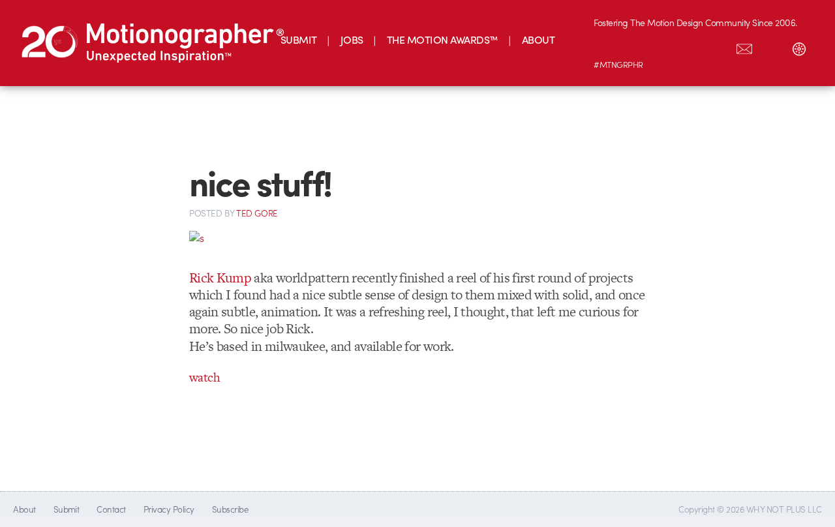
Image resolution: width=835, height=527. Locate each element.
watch (204, 377)
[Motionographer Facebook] (689, 46)
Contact (111, 509)
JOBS (352, 39)
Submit (66, 509)
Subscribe (230, 509)
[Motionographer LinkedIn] (634, 46)
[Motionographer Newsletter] (744, 46)
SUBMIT (299, 39)
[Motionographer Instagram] (607, 46)
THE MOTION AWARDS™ (442, 39)
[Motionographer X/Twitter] (717, 46)
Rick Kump (220, 277)
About (24, 509)
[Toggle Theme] (799, 46)
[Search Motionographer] (771, 46)
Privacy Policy (169, 509)
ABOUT (538, 39)
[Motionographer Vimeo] (662, 46)
